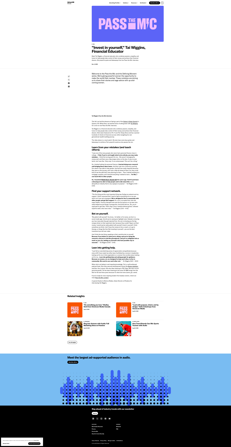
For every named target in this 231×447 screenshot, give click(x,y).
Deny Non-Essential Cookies (34, 443)
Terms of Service (95, 440)
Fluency (94, 429)
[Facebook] (105, 418)
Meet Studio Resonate (97, 426)
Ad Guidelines (119, 440)
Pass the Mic (95, 431)
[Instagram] (101, 418)
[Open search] (162, 2)
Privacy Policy (103, 440)
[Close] (41, 439)
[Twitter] (97, 418)
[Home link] (70, 3)
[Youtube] (109, 418)
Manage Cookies (6, 443)
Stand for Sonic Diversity (98, 433)
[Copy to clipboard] (68, 76)
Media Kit (118, 426)
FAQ (117, 429)
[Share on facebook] (68, 83)
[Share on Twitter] (68, 79)
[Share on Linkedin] (68, 86)
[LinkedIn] (93, 418)
